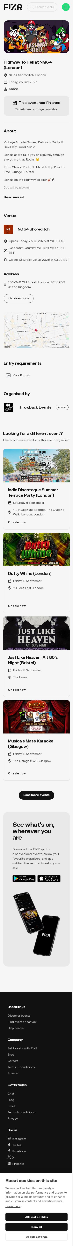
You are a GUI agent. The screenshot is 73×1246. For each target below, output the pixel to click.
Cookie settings (36, 1236)
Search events (44, 7)
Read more (13, 197)
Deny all (36, 1226)
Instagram (19, 1139)
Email (11, 1106)
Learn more (12, 1206)
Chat (11, 1093)
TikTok (17, 1145)
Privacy (13, 1073)
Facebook (19, 1151)
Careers (13, 1061)
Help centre (16, 1028)
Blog (11, 1054)
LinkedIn (18, 1164)
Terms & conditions (21, 1067)
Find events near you (22, 1022)
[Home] (13, 7)
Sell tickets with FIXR (23, 1048)
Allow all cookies (36, 1217)
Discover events (19, 1015)
